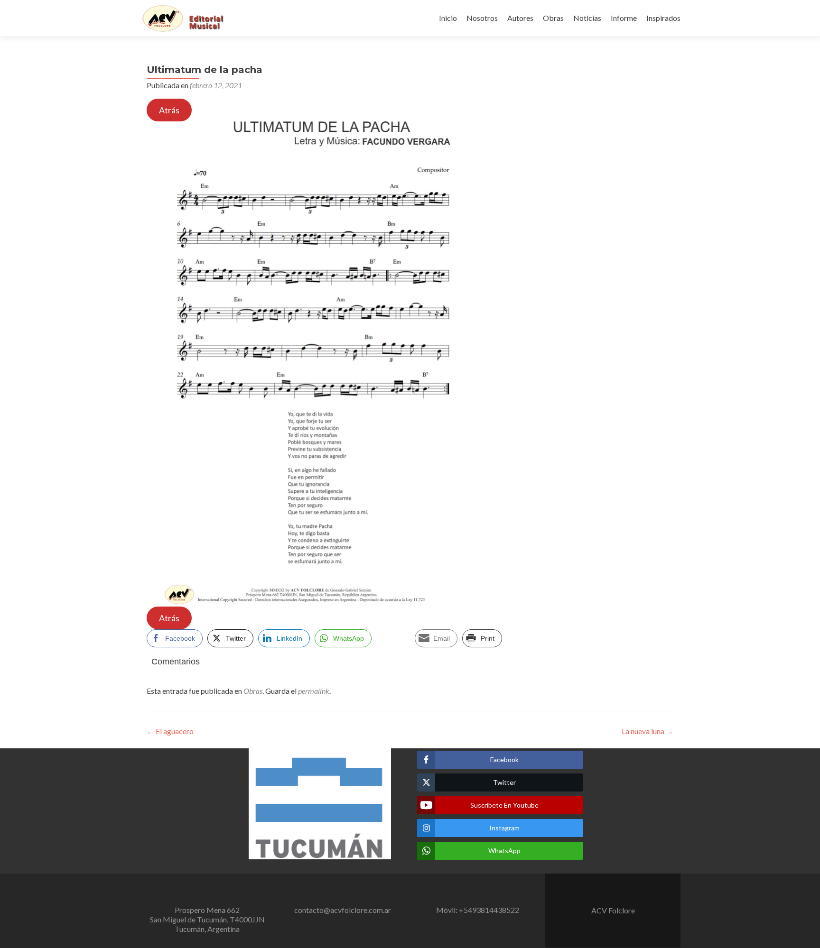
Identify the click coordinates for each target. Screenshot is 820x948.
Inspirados (663, 17)
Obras (553, 17)
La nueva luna (647, 731)
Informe (624, 17)
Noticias (587, 17)
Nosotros (482, 17)
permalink (313, 690)
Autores (520, 17)
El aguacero (170, 731)
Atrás (169, 110)
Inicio (448, 17)
